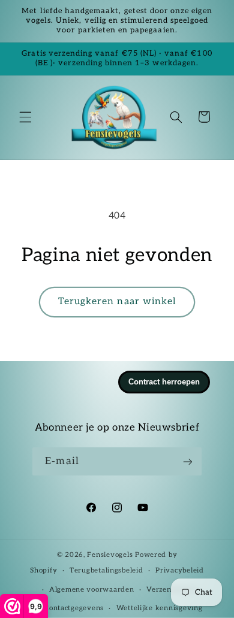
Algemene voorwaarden (91, 589)
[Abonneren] (187, 461)
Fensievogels (110, 555)
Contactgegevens (74, 608)
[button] (25, 117)
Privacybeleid (179, 570)
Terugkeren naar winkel (117, 301)
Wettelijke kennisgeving (159, 608)
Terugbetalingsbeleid (106, 570)
